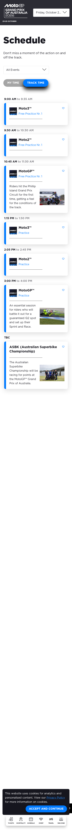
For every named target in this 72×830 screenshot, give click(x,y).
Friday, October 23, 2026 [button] (52, 12)
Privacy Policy (56, 797)
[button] (63, 108)
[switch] (25, 83)
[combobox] (51, 13)
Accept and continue (46, 808)
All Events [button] (12, 70)
